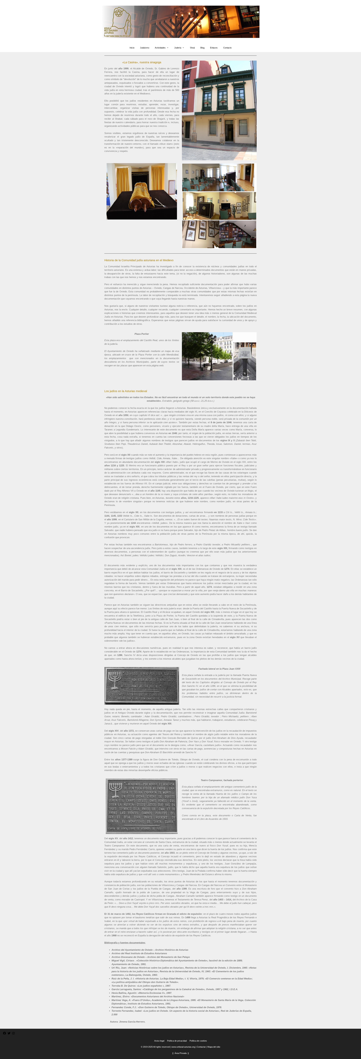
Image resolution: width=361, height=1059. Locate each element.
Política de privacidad (177, 1041)
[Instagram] (13, 1034)
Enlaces (214, 47)
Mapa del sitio (213, 1047)
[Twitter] (9, 1034)
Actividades (160, 47)
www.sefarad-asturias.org (183, 1047)
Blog (202, 47)
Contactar (201, 1047)
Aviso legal (159, 1041)
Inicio (132, 47)
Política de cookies (198, 1041)
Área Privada (181, 1053)
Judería (177, 47)
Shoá (192, 47)
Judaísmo (144, 47)
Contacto (227, 47)
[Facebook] (4, 1034)
